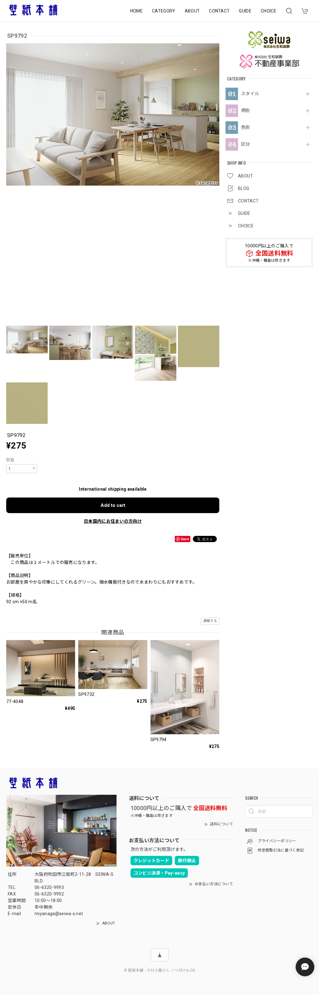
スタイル (250, 93)
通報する (210, 621)
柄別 (245, 110)
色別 (245, 127)
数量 (10, 460)
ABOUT (192, 10)
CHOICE (268, 10)
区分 (245, 144)
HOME (136, 10)
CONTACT (219, 10)
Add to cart (113, 505)
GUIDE (245, 10)
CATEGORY (163, 10)
